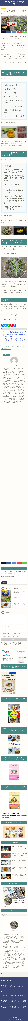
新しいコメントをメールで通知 (11, 633)
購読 (4, 582)
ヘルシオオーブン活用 (6, 348)
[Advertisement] (14, 422)
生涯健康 (8, 973)
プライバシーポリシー (13, 1017)
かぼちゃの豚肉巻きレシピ (21, 346)
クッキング (4, 8)
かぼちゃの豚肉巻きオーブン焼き (8, 346)
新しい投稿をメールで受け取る (11, 636)
